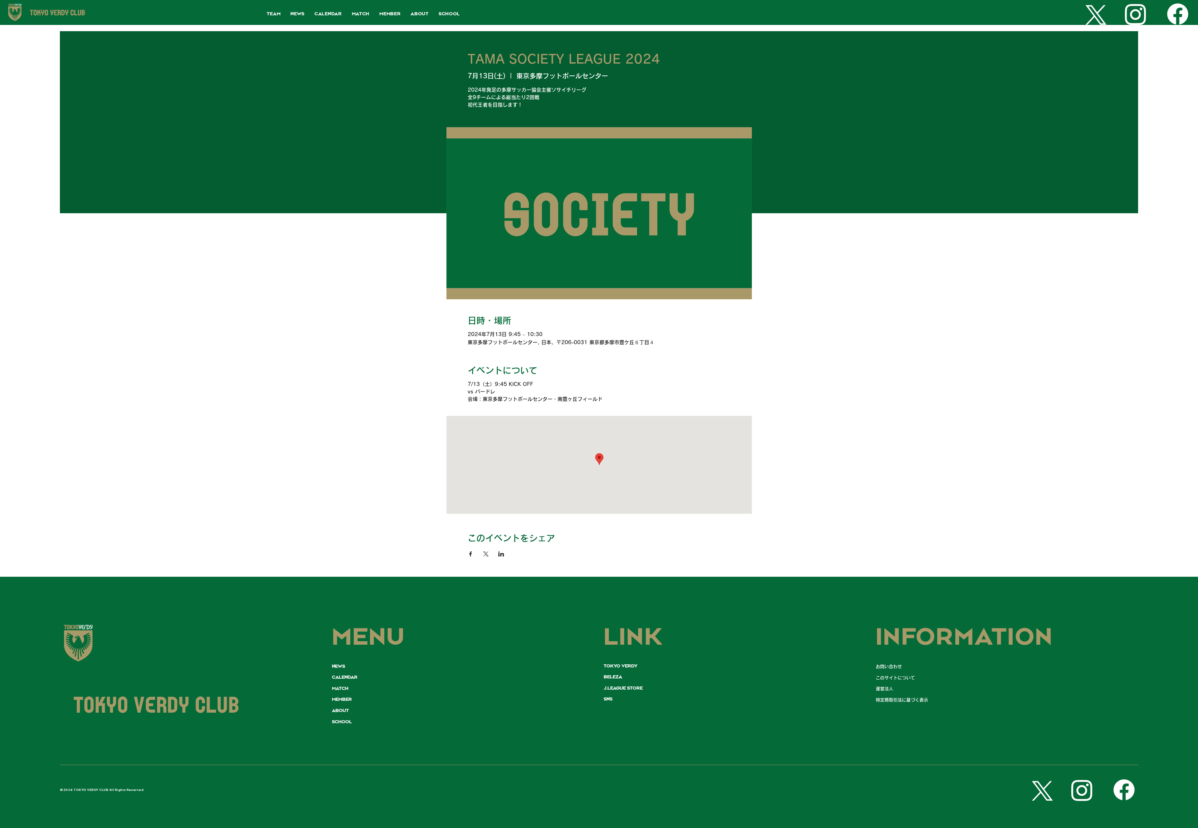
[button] (273, 14)
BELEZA (613, 677)
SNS (608, 699)
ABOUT (340, 711)
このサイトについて (895, 678)
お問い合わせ (889, 666)
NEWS (338, 666)
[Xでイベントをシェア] (486, 553)
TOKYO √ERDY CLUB (157, 707)
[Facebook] (1178, 14)
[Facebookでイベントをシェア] (471, 553)
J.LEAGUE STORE (623, 688)
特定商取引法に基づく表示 (902, 700)
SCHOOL (342, 722)
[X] (1093, 14)
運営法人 (884, 688)
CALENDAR (345, 677)
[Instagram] (1136, 14)
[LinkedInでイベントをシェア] (501, 553)
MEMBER (342, 699)
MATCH (340, 688)
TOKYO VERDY (620, 666)
